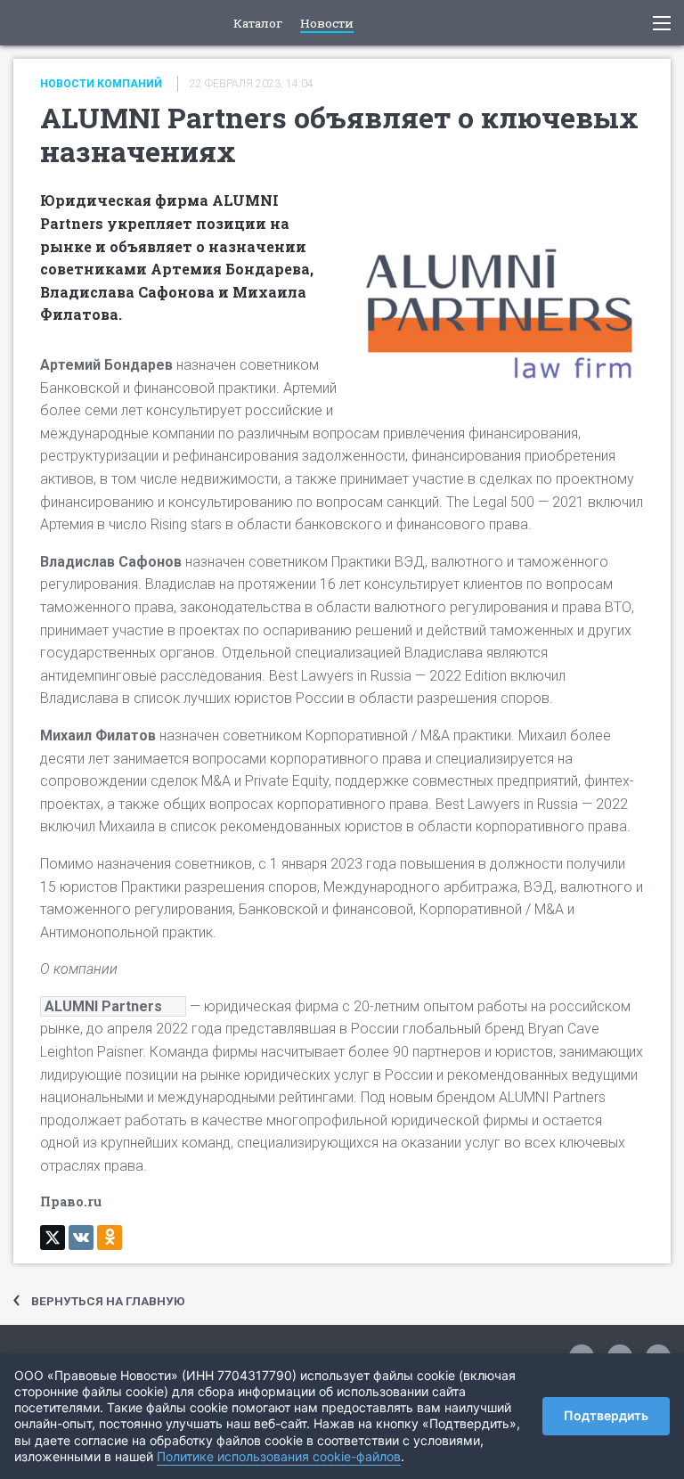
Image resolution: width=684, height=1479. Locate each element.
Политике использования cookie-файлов (279, 1456)
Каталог (258, 24)
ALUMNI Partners (103, 1006)
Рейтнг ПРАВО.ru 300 (27, 22)
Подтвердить (606, 1415)
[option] (342, 684)
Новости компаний (101, 84)
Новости (327, 24)
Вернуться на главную (108, 1301)
